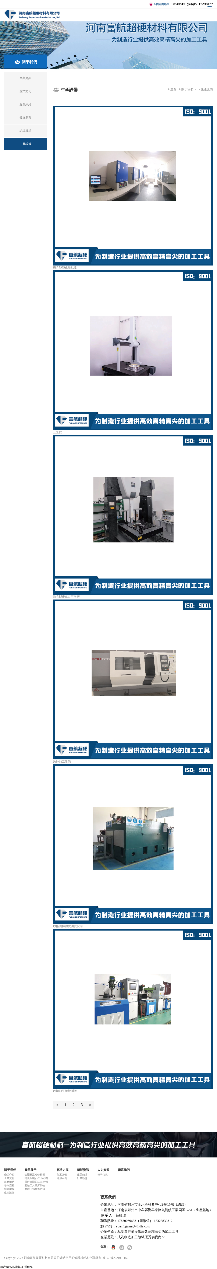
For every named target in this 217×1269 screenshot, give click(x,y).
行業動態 (82, 1178)
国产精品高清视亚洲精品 (16, 1267)
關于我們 (187, 89)
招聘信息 (102, 1174)
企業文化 (9, 1178)
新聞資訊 (83, 1169)
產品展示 (30, 1169)
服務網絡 (9, 1181)
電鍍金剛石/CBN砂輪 (36, 1181)
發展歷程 (9, 1185)
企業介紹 (9, 1174)
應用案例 (62, 1178)
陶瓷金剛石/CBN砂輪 (36, 1178)
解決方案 (63, 1169)
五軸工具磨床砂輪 (35, 1185)
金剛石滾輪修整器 (35, 1174)
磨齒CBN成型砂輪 (35, 1189)
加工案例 (62, 1174)
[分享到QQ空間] (114, 1248)
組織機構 (9, 1189)
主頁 (173, 89)
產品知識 (82, 1174)
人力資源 (103, 1169)
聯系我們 (124, 1169)
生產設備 (207, 89)
